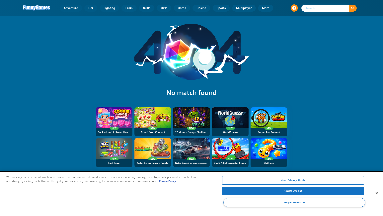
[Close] (376, 193)
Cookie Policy (167, 181)
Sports (221, 8)
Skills (146, 8)
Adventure (71, 8)
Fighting (109, 8)
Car (90, 8)
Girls (164, 8)
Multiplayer (244, 8)
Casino (201, 8)
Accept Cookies (293, 190)
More (265, 8)
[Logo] (36, 8)
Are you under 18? (294, 202)
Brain (129, 8)
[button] (294, 8)
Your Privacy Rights (293, 180)
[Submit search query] (353, 8)
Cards (182, 8)
